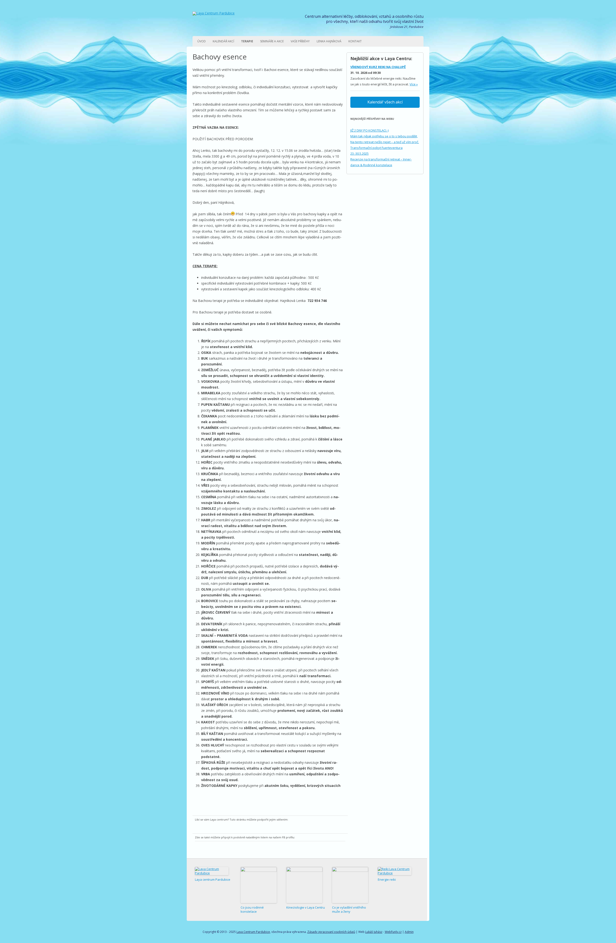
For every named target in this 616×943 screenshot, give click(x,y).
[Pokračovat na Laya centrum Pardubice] (212, 871)
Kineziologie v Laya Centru (305, 907)
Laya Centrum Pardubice (253, 932)
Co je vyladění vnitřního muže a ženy (349, 909)
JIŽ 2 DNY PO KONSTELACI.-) (369, 130)
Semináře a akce (272, 41)
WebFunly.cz (393, 932)
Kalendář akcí (223, 41)
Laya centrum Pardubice (212, 879)
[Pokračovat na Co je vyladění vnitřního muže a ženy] (350, 885)
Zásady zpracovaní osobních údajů (331, 932)
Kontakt (355, 41)
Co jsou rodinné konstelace (252, 909)
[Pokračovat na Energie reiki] (394, 871)
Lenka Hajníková (329, 41)
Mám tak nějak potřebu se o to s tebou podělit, (384, 136)
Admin (409, 932)
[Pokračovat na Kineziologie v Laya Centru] (304, 885)
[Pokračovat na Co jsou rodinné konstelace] (259, 885)
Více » (414, 84)
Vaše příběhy (300, 41)
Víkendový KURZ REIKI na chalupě (378, 67)
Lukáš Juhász (373, 932)
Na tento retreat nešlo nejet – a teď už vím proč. (384, 142)
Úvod (201, 41)
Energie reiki (387, 879)
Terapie (247, 41)
